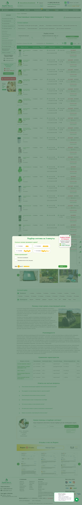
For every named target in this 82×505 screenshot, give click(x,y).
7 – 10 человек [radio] (38, 250)
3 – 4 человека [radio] (38, 246)
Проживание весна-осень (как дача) (25, 260)
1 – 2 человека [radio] (19, 246)
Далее (61, 266)
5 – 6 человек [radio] (19, 250)
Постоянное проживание (23, 257)
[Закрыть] (69, 235)
